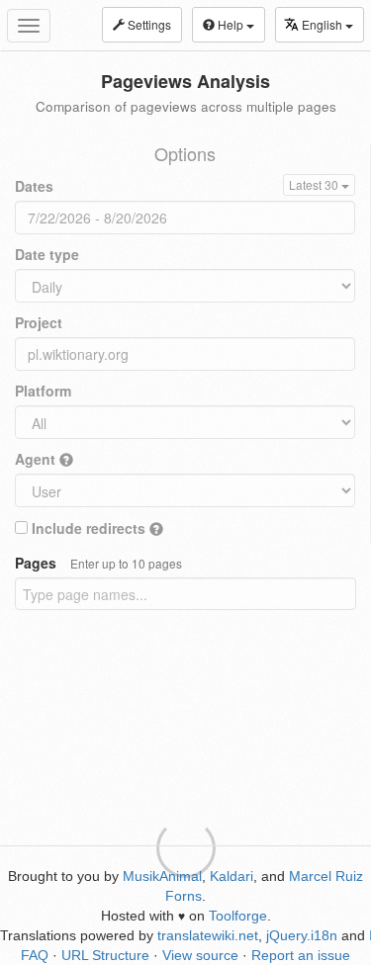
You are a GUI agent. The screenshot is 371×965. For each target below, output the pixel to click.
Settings (148, 24)
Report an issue (300, 955)
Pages (98, 562)
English (323, 24)
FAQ (34, 955)
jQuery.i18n (301, 935)
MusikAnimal (162, 876)
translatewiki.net (207, 935)
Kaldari (231, 876)
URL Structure (105, 955)
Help (230, 24)
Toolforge (238, 915)
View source (200, 955)
